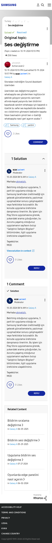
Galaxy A (8, 77)
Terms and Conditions (13, 512)
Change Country (10, 533)
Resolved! (22, 32)
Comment (38, 142)
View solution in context (19, 250)
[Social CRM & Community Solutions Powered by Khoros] (40, 497)
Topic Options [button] (42, 28)
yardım (31, 125)
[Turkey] (8, 4)
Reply (36, 268)
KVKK (4, 528)
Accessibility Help (11, 507)
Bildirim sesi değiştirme (23, 440)
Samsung (14, 125)
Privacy (5, 518)
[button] (42, 63)
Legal (4, 523)
